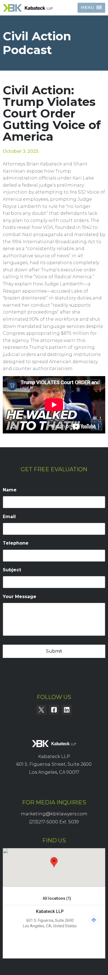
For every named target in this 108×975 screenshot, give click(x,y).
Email (11, 516)
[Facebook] (54, 710)
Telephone (16, 543)
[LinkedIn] (67, 710)
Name (12, 489)
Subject (14, 569)
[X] (41, 710)
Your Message (21, 596)
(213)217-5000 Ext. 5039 (54, 821)
